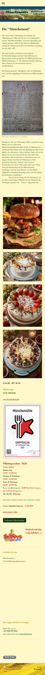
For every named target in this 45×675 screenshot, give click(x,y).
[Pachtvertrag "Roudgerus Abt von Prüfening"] (22, 107)
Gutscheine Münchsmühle (14, 520)
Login (39, 667)
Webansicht (37, 669)
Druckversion (11, 667)
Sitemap (19, 667)
